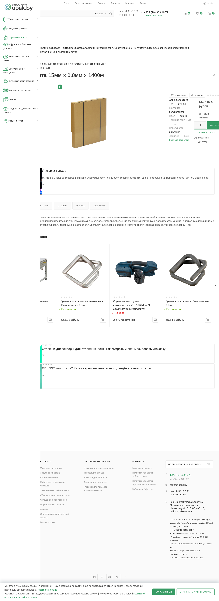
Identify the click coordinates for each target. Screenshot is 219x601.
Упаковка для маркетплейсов (99, 468)
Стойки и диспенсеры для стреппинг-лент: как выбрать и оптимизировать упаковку (104, 348)
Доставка (99, 206)
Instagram (102, 577)
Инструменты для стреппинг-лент (88, 64)
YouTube (109, 577)
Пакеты (44, 509)
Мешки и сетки (69, 52)
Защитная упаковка (50, 472)
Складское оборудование (160, 48)
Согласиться (164, 592)
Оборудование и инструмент (130, 48)
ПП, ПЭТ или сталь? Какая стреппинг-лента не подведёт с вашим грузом (96, 368)
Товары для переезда (95, 482)
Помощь (138, 461)
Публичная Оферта (142, 489)
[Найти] (110, 13)
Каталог (46, 461)
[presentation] (215, 286)
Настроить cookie (47, 590)
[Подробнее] (43, 184)
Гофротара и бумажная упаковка (66, 48)
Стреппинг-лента (49, 477)
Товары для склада (94, 472)
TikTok (125, 577)
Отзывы (62, 206)
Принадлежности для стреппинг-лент (48, 64)
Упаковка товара (54, 170)
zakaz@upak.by (178, 485)
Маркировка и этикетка (52, 504)
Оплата (80, 206)
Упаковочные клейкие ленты (99, 48)
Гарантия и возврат (142, 468)
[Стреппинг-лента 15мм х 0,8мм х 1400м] (91, 122)
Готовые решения (97, 461)
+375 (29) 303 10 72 (156, 12)
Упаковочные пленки (51, 468)
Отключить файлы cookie (195, 592)
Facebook (94, 577)
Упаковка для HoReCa (95, 477)
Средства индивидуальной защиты (41, 52)
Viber (117, 577)
